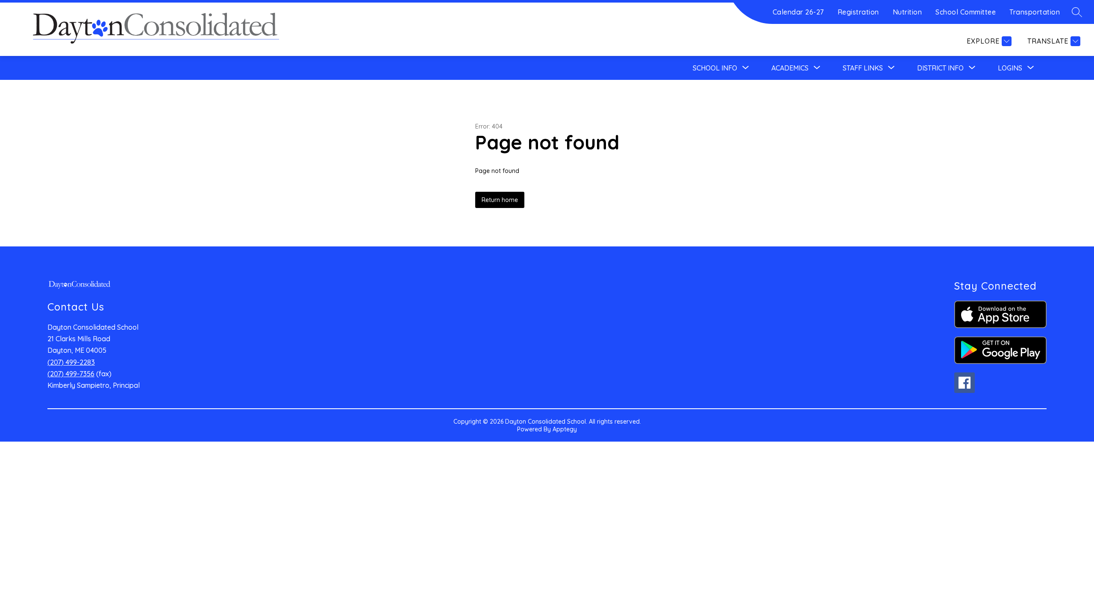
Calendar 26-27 (798, 12)
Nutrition (907, 12)
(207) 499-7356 (70, 373)
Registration (858, 12)
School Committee (965, 12)
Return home (500, 200)
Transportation (1034, 12)
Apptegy (565, 429)
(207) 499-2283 (71, 362)
